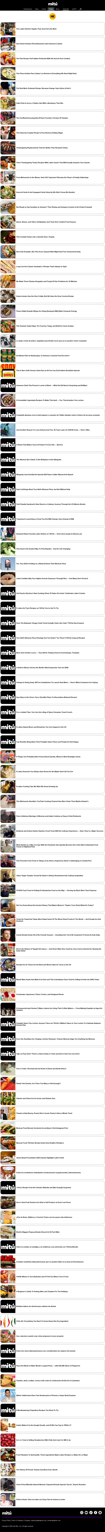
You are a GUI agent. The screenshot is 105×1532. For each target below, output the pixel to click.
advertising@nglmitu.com (38, 1520)
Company (27, 1520)
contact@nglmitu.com (53, 1520)
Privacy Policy (6, 1520)
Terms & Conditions (17, 1520)
